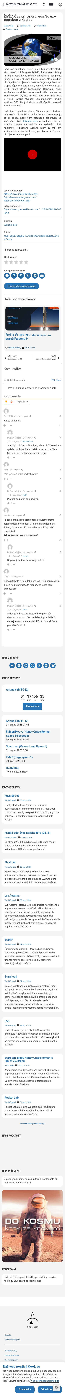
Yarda (25, 556)
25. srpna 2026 (25, 800)
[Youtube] (12, 665)
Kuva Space (12, 795)
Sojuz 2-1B (21, 236)
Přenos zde (32, 706)
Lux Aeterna (12, 895)
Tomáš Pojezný (10, 800)
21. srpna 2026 (23, 1065)
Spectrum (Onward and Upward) (26, 746)
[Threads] (39, 665)
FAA (7, 1020)
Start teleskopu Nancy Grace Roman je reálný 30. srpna (29, 1059)
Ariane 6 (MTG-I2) (17, 689)
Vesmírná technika (12, 1355)
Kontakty (8, 1335)
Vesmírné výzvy (11, 1351)
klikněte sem (30, 121)
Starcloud (11, 976)
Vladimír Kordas (10, 837)
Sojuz (12, 236)
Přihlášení (56, 380)
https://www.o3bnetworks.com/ (21, 194)
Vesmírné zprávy (11, 1360)
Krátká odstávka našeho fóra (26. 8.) (27, 832)
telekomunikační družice (40, 236)
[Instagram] (25, 665)
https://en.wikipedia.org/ (17, 200)
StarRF (9, 939)
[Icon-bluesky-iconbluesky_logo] (53, 665)
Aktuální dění (10, 224)
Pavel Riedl (9, 416)
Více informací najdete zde (44, 1380)
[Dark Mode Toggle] (56, 1387)
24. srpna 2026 (25, 944)
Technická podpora (12, 1340)
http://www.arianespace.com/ (20, 197)
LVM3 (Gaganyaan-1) (19, 757)
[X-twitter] (32, 665)
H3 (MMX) (12, 767)
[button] (44, 5)
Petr (25, 495)
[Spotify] (46, 665)
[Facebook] (19, 665)
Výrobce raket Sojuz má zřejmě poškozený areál (27, 336)
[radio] (6, 262)
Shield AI (10, 862)
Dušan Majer (9, 1065)
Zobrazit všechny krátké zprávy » (32, 1124)
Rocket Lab (12, 1097)
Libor (25, 609)
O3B (6, 236)
